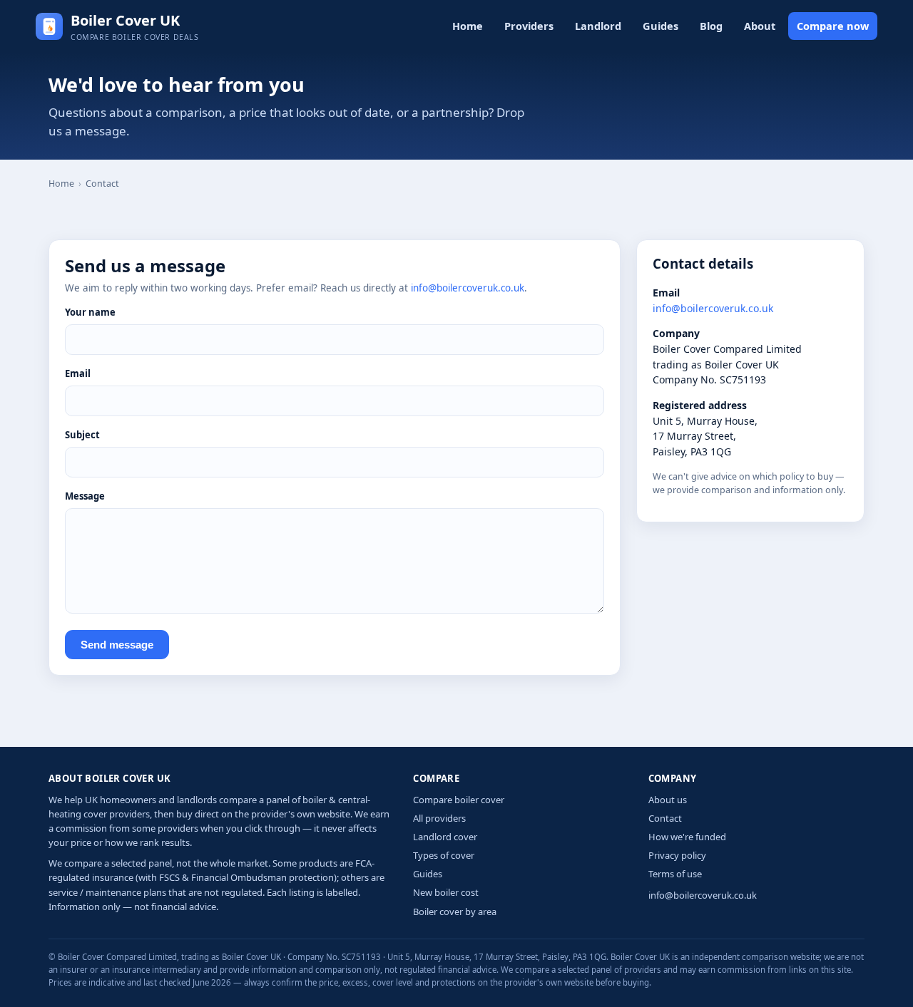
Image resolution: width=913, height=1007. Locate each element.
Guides (660, 26)
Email (78, 373)
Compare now (833, 26)
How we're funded (687, 836)
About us (667, 799)
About (759, 26)
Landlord (598, 26)
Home (467, 26)
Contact (665, 818)
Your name (90, 312)
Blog (711, 26)
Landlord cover (445, 836)
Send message (117, 645)
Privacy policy (677, 855)
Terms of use (675, 873)
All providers (439, 818)
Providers (529, 26)
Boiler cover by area (454, 911)
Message (85, 496)
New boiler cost (446, 892)
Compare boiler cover (458, 799)
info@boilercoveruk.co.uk (467, 288)
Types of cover (443, 855)
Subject (82, 434)
